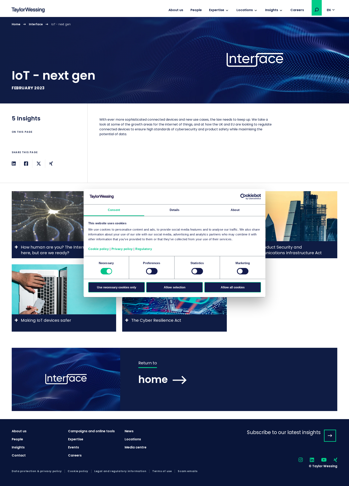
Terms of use (162, 471)
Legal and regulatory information (120, 471)
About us (175, 10)
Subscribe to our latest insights (284, 432)
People (196, 10)
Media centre (135, 447)
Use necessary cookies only (116, 287)
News (129, 431)
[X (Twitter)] (38, 163)
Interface (36, 24)
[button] (317, 10)
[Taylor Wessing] (28, 10)
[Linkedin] (14, 163)
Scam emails (188, 471)
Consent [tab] (114, 210)
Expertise (216, 10)
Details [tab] (175, 210)
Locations (245, 10)
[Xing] (51, 163)
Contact (19, 455)
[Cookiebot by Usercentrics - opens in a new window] (243, 197)
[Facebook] (26, 163)
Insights (271, 10)
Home (16, 24)
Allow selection (174, 287)
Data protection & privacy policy (37, 471)
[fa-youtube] (320, 460)
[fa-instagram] (297, 460)
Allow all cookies (233, 287)
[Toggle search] (317, 10)
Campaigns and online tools (91, 431)
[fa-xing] (332, 460)
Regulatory (143, 249)
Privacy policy (122, 249)
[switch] (152, 271)
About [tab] (235, 210)
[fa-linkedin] (308, 460)
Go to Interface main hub (174, 379)
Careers (297, 10)
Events (73, 447)
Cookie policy (98, 249)
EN (329, 10)
